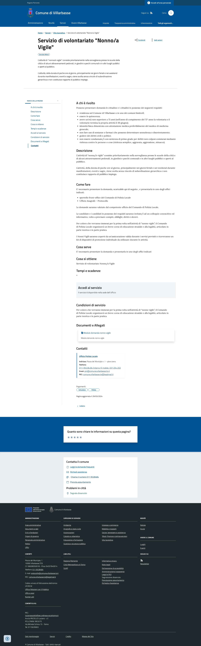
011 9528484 (37, 569)
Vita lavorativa (59, 32)
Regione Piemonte (33, 3)
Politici (27, 543)
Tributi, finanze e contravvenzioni (114, 536)
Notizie (143, 525)
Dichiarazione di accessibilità (113, 568)
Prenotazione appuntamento (113, 580)
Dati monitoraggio (32, 636)
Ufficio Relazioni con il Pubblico (37, 589)
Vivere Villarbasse (79, 22)
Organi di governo (32, 536)
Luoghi (142, 544)
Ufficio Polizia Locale (88, 356)
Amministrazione (35, 22)
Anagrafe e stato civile (72, 528)
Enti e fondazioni (31, 532)
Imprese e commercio (110, 525)
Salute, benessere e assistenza (114, 532)
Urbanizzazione (146, 23)
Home (40, 32)
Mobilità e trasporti (109, 528)
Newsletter (144, 563)
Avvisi (142, 528)
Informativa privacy (109, 560)
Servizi (63, 22)
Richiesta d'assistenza (110, 583)
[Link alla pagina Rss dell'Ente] (141, 560)
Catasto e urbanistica (72, 536)
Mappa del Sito (88, 636)
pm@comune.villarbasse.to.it (97, 371)
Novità (51, 22)
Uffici (27, 547)
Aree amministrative (33, 525)
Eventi (142, 548)
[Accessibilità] (7, 639)
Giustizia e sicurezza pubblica (74, 543)
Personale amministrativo (35, 540)
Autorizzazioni (69, 532)
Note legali (106, 564)
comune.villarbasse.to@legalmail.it (98, 374)
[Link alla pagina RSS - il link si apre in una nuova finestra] (151, 12)
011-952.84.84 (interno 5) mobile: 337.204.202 (100, 367)
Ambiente (67, 525)
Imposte (106, 23)
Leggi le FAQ (107, 574)
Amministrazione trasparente (113, 571)
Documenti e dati (31, 528)
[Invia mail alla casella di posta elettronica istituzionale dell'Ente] (45, 573)
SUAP (66, 568)
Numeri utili (29, 596)
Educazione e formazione (73, 540)
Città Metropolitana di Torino (74, 564)
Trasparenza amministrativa (125, 23)
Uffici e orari (29, 593)
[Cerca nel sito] (170, 13)
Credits (68, 636)
